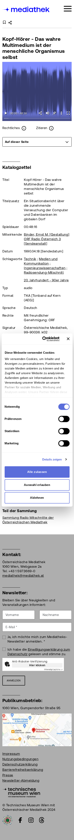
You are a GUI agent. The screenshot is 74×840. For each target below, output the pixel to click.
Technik (30, 259)
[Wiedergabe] (5, 113)
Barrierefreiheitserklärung (22, 770)
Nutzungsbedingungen (20, 759)
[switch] (63, 419)
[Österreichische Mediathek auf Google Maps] (37, 729)
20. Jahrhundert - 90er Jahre (46, 280)
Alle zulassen (37, 471)
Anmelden (14, 680)
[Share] (40, 113)
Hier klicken (37, 665)
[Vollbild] (68, 113)
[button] (61, 113)
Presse (7, 775)
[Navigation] (68, 9)
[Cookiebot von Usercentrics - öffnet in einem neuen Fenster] (44, 338)
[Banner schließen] (68, 339)
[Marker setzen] (54, 113)
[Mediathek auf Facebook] (20, 820)
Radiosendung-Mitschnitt (44, 272)
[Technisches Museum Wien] (21, 792)
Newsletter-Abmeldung (20, 780)
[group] (37, 142)
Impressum (11, 754)
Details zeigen (52, 459)
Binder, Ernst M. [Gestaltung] (46, 234)
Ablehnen (37, 497)
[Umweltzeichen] (7, 820)
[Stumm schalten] (47, 113)
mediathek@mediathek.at (23, 576)
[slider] (37, 118)
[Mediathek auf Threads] (42, 820)
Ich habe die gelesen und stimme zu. (38, 651)
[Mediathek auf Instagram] (31, 820)
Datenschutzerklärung (20, 764)
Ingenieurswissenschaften (45, 268)
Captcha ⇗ (53, 669)
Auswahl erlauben (37, 485)
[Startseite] (26, 9)
